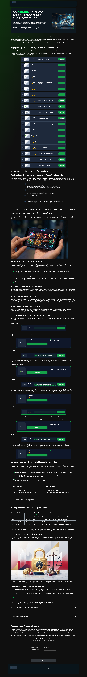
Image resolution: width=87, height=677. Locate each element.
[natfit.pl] (14, 2)
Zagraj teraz (62, 59)
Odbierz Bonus (61, 328)
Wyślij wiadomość (44, 660)
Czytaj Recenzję (37, 343)
